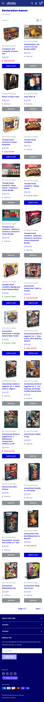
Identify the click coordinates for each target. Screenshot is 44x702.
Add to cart (11, 66)
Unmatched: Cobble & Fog (32, 435)
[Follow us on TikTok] (15, 673)
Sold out (33, 66)
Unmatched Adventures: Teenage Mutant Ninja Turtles (11, 333)
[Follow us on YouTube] (11, 673)
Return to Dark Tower (10, 97)
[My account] (36, 3)
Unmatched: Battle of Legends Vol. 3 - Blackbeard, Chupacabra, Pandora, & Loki (11, 439)
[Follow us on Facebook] (3, 673)
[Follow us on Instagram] (7, 673)
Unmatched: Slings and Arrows (31, 587)
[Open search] (32, 3)
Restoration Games (9, 46)
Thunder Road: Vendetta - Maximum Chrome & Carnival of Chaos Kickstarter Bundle (33, 238)
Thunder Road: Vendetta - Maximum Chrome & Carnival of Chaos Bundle (11, 230)
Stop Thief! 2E (29, 97)
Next (38, 609)
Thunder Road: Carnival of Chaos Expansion (9, 142)
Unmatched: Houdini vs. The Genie (32, 489)
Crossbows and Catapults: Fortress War (10, 51)
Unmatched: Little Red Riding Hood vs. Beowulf (32, 536)
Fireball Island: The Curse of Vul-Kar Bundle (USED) (31, 46)
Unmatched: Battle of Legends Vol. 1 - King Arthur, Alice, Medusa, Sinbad (33, 337)
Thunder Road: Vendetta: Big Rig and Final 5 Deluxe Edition (11, 287)
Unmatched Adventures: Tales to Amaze (32, 288)
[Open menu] (3, 3)
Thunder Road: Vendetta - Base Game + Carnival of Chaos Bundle (10, 186)
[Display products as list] (41, 20)
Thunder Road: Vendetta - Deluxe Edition (31, 186)
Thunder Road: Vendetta (30, 141)
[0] (40, 3)
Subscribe (9, 657)
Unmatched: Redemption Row (9, 587)
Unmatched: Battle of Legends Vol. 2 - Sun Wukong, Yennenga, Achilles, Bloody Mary (33, 387)
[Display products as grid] (38, 20)
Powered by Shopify (8, 698)
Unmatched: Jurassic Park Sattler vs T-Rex (11, 541)
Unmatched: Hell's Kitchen (9, 488)
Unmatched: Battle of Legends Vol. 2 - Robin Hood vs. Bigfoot (11, 386)
